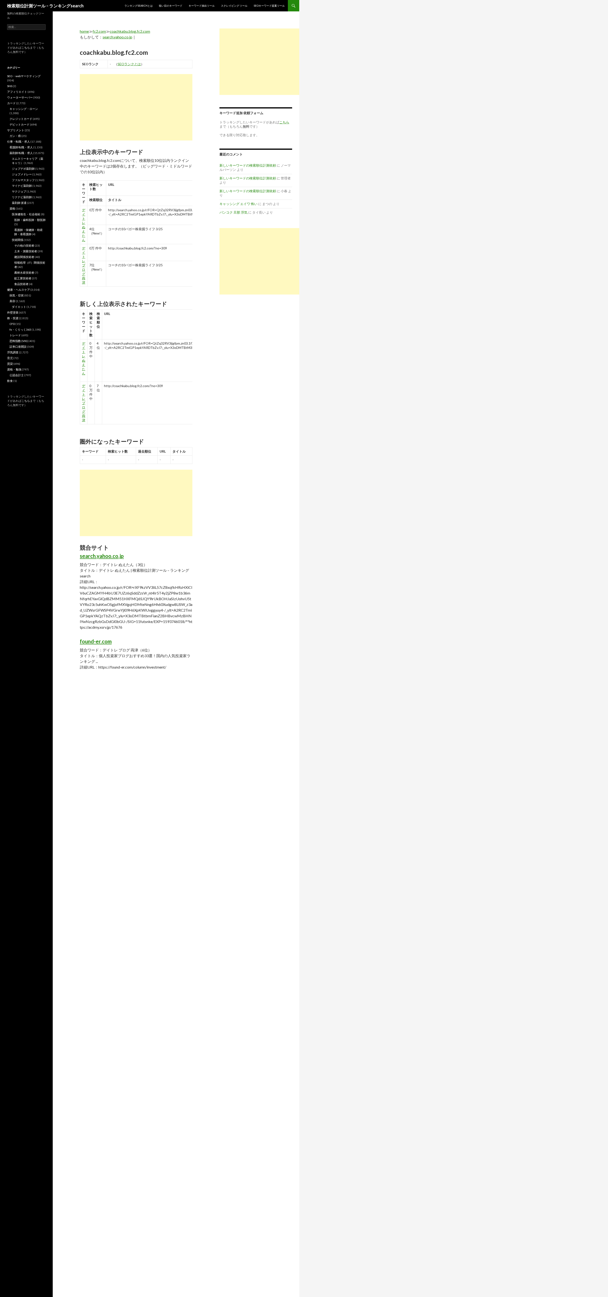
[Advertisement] (136, 107)
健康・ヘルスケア (18, 289)
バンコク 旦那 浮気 (233, 212)
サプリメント (15, 130)
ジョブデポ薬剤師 (23, 168)
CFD (12, 324)
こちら (25, 47)
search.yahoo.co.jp (117, 37)
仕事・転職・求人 (18, 141)
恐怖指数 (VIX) (19, 341)
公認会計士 (17, 375)
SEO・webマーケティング (24, 76)
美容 (12, 301)
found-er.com (96, 641)
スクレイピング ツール (234, 5)
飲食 (10, 381)
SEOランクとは (129, 64)
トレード (15, 335)
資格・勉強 (14, 369)
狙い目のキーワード (170, 5)
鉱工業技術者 (22, 278)
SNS (9, 86)
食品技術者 (21, 284)
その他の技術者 (24, 245)
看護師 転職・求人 (21, 147)
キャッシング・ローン (24, 109)
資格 (12, 208)
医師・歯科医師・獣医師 (30, 220)
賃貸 (10, 363)
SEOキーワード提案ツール (269, 5)
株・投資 (13, 318)
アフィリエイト (17, 92)
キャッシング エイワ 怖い (238, 204)
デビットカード (19, 124)
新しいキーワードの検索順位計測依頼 (247, 165)
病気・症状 (17, 295)
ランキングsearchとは (138, 5)
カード (11, 103)
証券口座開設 (18, 346)
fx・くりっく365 (20, 329)
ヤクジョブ (19, 191)
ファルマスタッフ (23, 180)
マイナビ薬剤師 (22, 185)
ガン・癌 (15, 136)
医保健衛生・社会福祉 (26, 214)
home (84, 31)
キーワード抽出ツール (202, 5)
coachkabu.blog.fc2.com (130, 31)
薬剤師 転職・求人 (21, 153)
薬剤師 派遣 (19, 203)
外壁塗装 (13, 312)
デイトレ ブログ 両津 (83, 265)
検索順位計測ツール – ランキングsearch (45, 5)
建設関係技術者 (24, 257)
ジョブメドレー (22, 174)
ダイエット (19, 307)
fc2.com (99, 31)
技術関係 (17, 240)
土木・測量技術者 (25, 251)
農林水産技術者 (24, 272)
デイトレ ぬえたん (83, 225)
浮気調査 (13, 352)
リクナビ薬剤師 (22, 197)
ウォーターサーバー (20, 97)
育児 (10, 358)
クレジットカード (21, 119)
